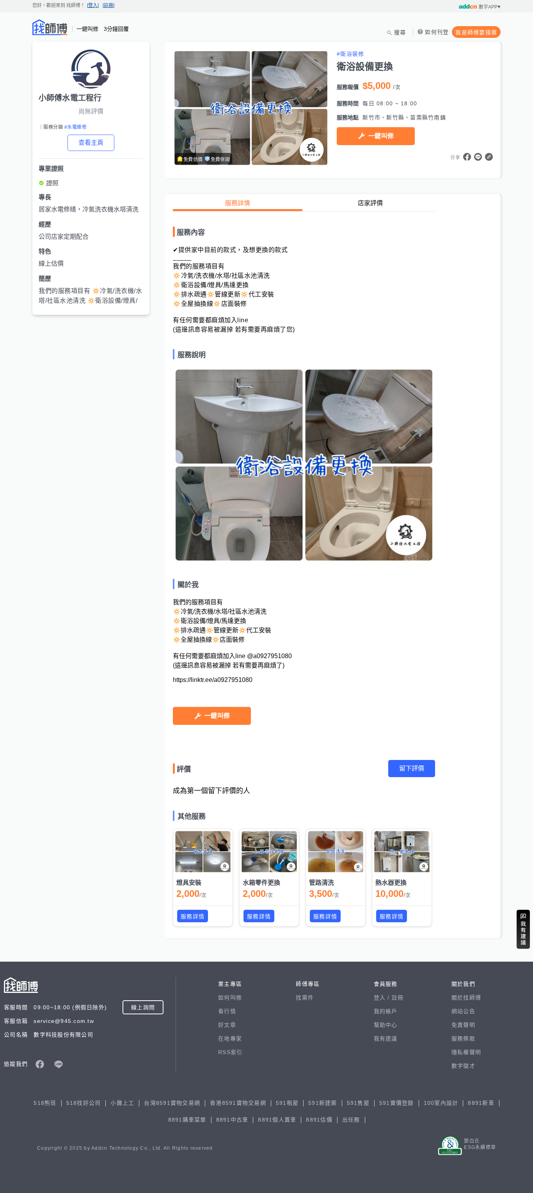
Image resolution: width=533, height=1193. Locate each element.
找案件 (305, 997)
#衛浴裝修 (350, 54)
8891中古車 (232, 1120)
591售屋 (358, 1103)
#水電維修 (75, 127)
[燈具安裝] (203, 852)
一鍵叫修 (381, 136)
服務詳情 (237, 203)
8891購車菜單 (187, 1120)
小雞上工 (122, 1103)
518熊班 (45, 1103)
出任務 (351, 1120)
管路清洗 (321, 882)
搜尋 (400, 32)
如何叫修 (230, 997)
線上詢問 (143, 1007)
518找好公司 (83, 1103)
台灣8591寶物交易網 (172, 1103)
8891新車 (481, 1103)
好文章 (227, 1025)
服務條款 (463, 1038)
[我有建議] (523, 929)
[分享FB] (467, 157)
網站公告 (463, 1011)
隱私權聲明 (466, 1052)
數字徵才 (463, 1066)
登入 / (383, 997)
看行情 (227, 1011)
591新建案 (322, 1103)
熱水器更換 (391, 882)
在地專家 (230, 1038)
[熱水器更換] (402, 852)
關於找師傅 (466, 997)
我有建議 (386, 1038)
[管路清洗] (335, 852)
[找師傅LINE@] (58, 1064)
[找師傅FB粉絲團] (40, 1064)
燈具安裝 (188, 882)
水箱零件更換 (261, 882)
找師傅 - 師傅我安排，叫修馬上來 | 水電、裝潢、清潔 (50, 27)
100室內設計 (441, 1103)
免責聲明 (463, 1025)
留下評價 (411, 768)
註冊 (398, 997)
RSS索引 (230, 1052)
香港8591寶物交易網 (238, 1103)
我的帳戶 (386, 1011)
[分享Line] (478, 157)
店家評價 (370, 203)
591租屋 (287, 1103)
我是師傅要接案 (476, 32)
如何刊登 (437, 32)
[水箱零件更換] (269, 852)
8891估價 (319, 1120)
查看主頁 (90, 142)
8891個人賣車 (277, 1120)
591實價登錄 (396, 1103)
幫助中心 (386, 1025)
